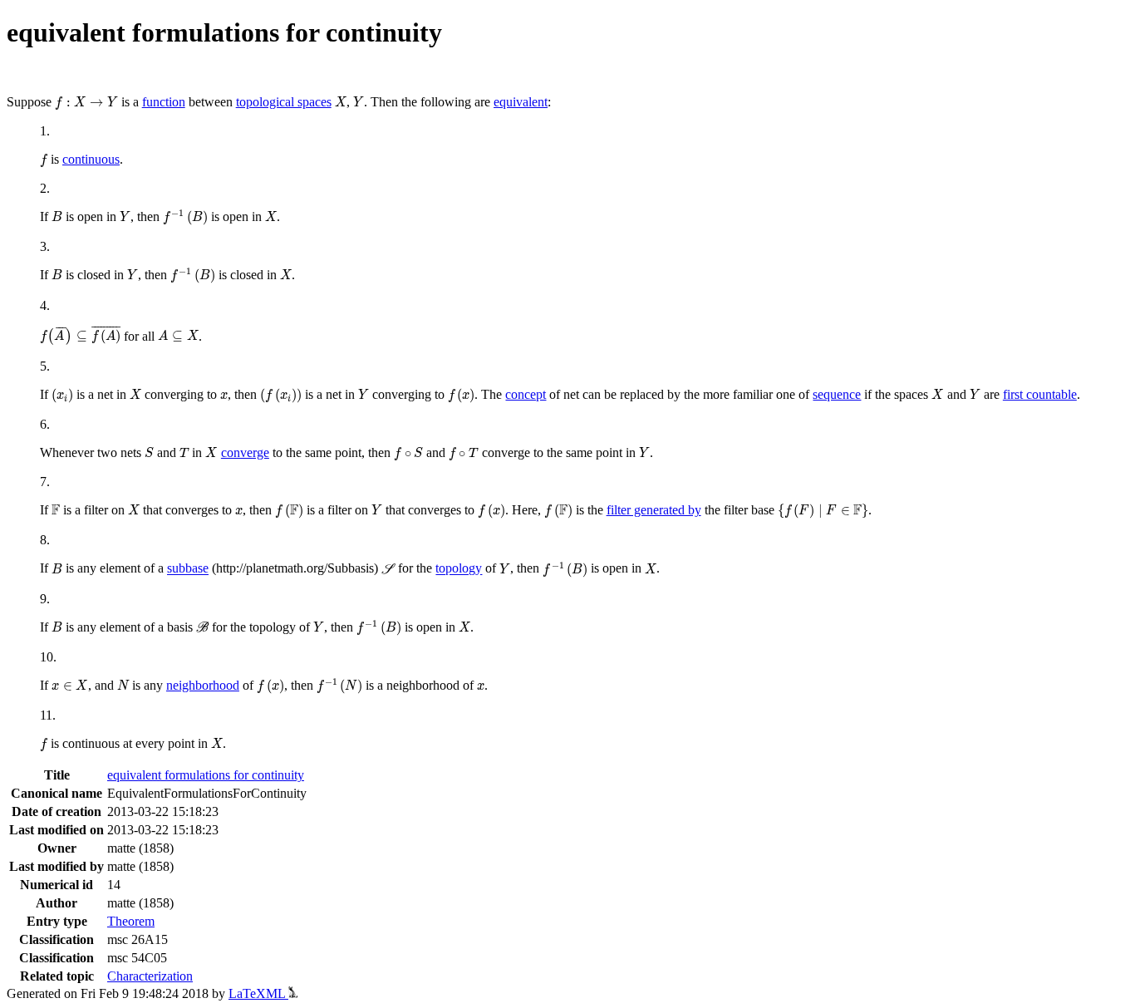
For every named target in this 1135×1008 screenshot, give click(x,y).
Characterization (150, 976)
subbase (188, 569)
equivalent (521, 102)
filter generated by (654, 510)
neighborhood (202, 685)
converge (245, 452)
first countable (1040, 394)
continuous (91, 159)
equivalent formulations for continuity (205, 775)
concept (525, 394)
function (163, 102)
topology (458, 569)
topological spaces (284, 102)
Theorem (131, 921)
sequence (837, 394)
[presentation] (86, 103)
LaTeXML (258, 993)
